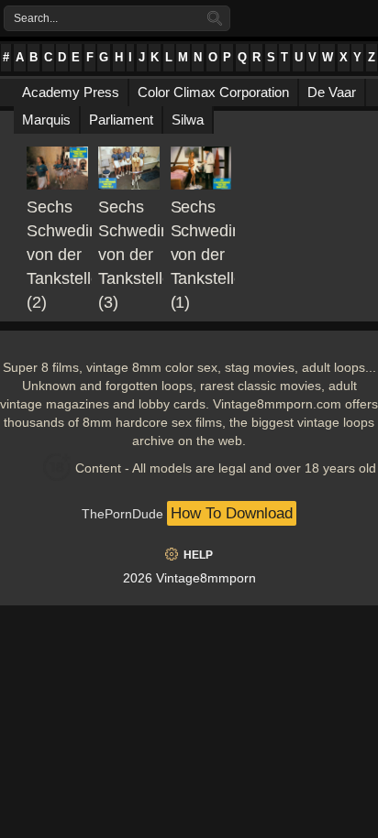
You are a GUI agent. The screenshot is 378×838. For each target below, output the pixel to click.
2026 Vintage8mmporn (189, 578)
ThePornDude (122, 513)
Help (198, 555)
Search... (36, 18)
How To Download (232, 513)
